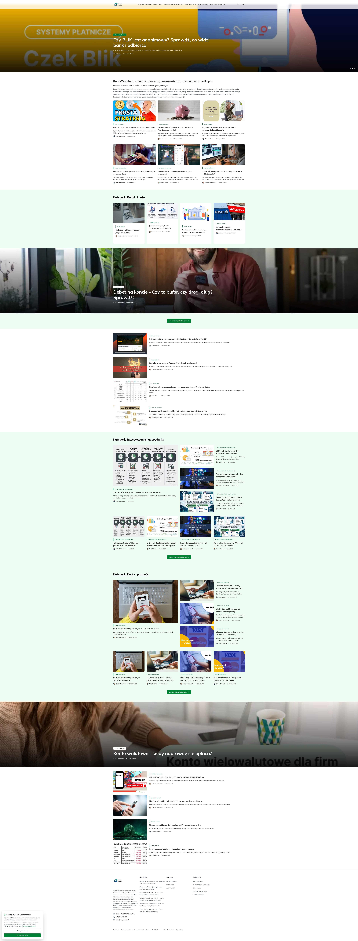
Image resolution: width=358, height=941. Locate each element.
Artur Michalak (170, 888)
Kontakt (148, 929)
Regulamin (116, 929)
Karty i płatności (190, 4)
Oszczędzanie (163, 124)
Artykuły (143, 877)
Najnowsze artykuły (145, 4)
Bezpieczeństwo (209, 168)
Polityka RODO (156, 929)
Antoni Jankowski (118, 55)
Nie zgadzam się (22, 931)
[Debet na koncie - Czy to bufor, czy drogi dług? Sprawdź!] (179, 280)
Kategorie (197, 877)
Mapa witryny (179, 929)
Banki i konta (157, 4)
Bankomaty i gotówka (217, 4)
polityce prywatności (29, 926)
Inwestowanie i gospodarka (173, 4)
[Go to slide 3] (354, 68)
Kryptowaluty (119, 124)
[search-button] (238, 4)
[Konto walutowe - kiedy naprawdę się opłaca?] (179, 734)
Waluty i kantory (202, 4)
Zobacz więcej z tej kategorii (178, 321)
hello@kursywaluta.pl (122, 920)
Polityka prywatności (138, 929)
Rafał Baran (170, 884)
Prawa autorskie (125, 929)
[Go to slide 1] (350, 68)
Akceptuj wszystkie (22, 935)
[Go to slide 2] (352, 68)
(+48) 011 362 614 (121, 917)
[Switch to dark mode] (243, 4)
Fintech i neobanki (165, 168)
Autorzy (169, 877)
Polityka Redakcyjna (168, 929)
